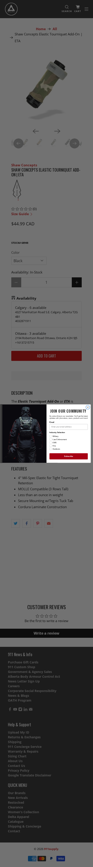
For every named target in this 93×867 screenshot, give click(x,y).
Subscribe (68, 456)
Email (51, 422)
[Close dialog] (88, 407)
